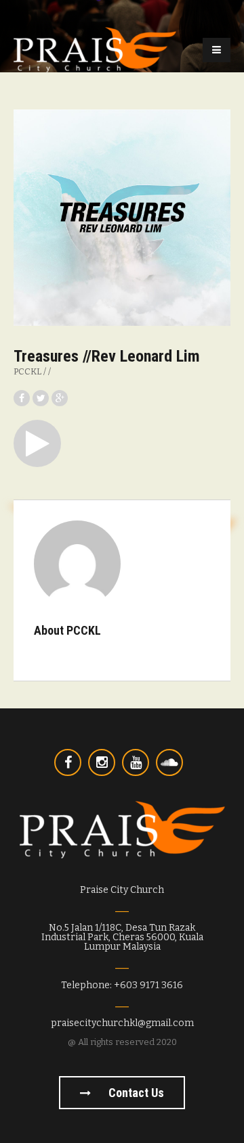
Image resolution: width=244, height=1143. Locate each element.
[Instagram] (101, 762)
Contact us (135, 1093)
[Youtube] (135, 762)
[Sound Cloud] (169, 762)
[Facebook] (67, 762)
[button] (37, 443)
